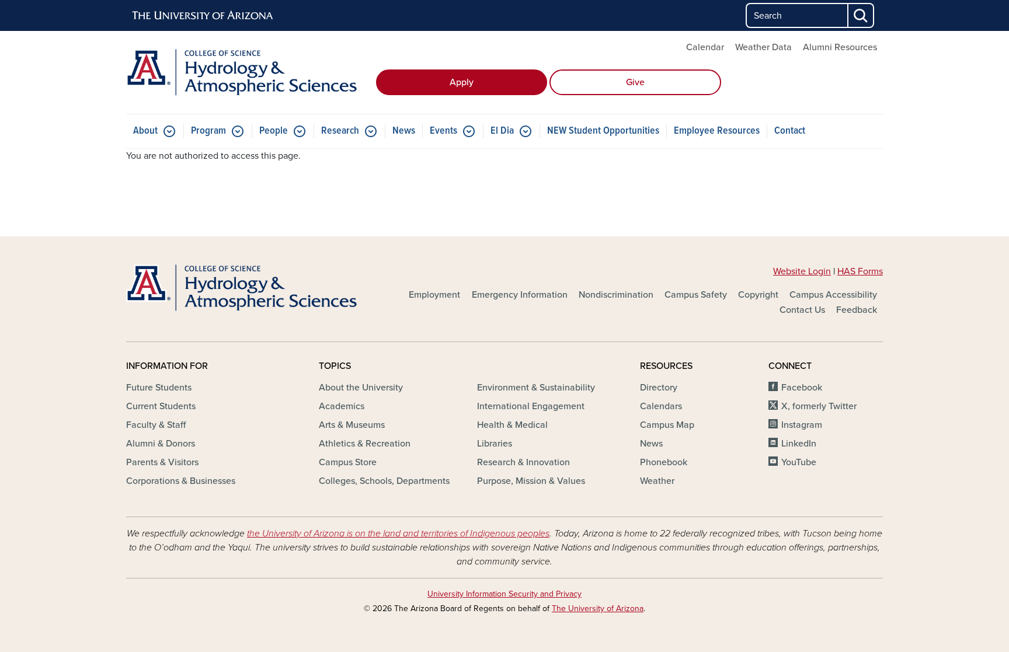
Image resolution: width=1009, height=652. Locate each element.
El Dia (502, 131)
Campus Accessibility (833, 295)
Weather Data (763, 47)
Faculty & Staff (156, 425)
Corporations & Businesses (180, 481)
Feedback (856, 310)
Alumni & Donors (160, 443)
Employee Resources (717, 131)
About (145, 131)
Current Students (161, 406)
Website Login (802, 271)
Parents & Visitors (162, 462)
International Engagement (530, 406)
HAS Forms (860, 271)
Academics (341, 406)
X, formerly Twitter (819, 406)
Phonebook (663, 462)
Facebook (801, 387)
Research (340, 131)
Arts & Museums (352, 425)
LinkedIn (798, 443)
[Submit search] (861, 15)
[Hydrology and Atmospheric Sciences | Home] (247, 72)
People (273, 131)
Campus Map (667, 425)
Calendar (705, 47)
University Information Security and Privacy (504, 594)
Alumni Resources (840, 47)
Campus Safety (695, 295)
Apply (462, 82)
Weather (657, 481)
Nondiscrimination (616, 295)
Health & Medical (512, 425)
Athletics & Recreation (364, 443)
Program (208, 131)
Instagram (801, 425)
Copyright (758, 295)
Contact (789, 131)
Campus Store (348, 462)
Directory (658, 387)
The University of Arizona (597, 608)
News (403, 131)
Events (443, 131)
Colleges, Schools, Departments (384, 481)
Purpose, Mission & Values (531, 481)
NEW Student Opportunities (603, 131)
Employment (434, 295)
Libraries (494, 443)
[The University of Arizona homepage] (203, 15)
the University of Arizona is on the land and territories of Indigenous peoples (398, 533)
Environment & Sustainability (536, 387)
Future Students (159, 387)
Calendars (661, 406)
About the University (361, 387)
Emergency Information (520, 295)
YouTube (798, 462)
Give (635, 82)
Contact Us (802, 310)
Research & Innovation (523, 462)
